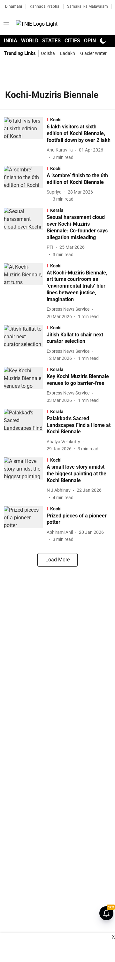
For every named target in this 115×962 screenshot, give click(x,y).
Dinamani (13, 6)
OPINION (94, 41)
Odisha (48, 53)
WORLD (29, 41)
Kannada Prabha (44, 6)
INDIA (10, 41)
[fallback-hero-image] (25, 138)
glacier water (93, 53)
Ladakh (67, 53)
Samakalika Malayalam (87, 6)
